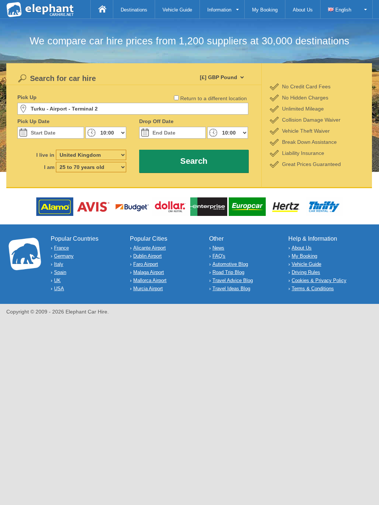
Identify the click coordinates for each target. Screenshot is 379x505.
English (342, 10)
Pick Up (27, 97)
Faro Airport (145, 264)
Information (219, 10)
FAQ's (218, 256)
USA (59, 288)
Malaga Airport (148, 272)
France (61, 248)
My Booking (265, 10)
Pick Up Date (33, 121)
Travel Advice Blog (232, 280)
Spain (60, 272)
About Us (303, 10)
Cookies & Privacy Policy (319, 280)
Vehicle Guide (177, 10)
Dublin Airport (147, 256)
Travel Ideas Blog (231, 288)
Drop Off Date (156, 121)
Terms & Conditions (313, 288)
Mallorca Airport (150, 280)
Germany (64, 256)
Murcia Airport (148, 288)
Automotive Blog (230, 264)
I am (49, 167)
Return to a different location (213, 98)
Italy (58, 264)
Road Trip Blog (228, 272)
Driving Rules (306, 272)
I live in (45, 155)
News (218, 248)
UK (57, 280)
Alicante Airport (149, 248)
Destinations (134, 10)
